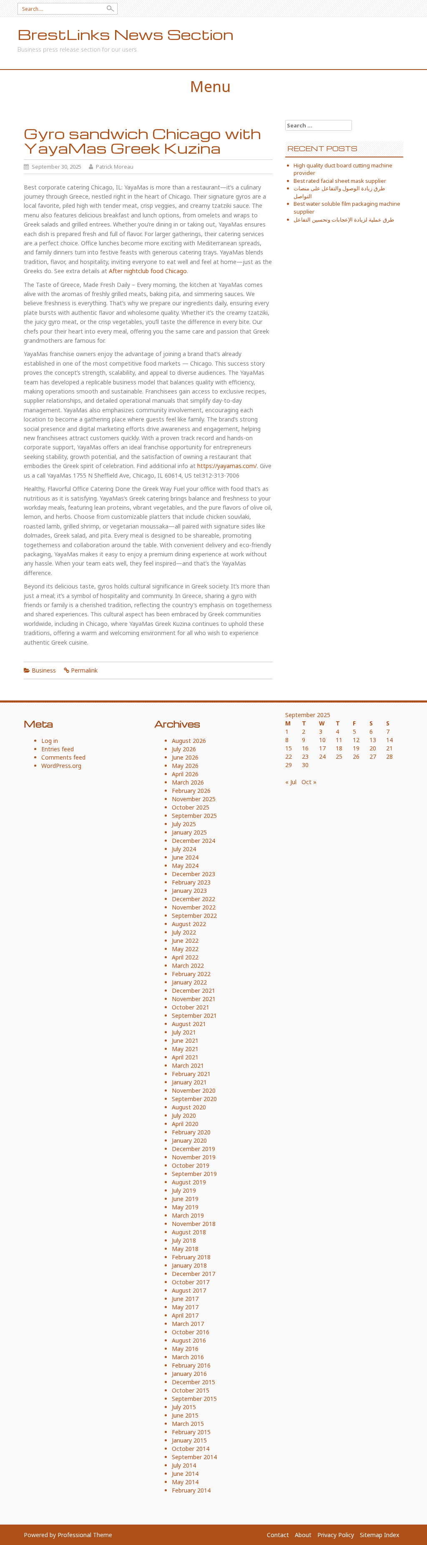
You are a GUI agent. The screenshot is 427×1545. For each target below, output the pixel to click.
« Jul (290, 782)
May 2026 (185, 766)
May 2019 (185, 1207)
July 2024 (184, 849)
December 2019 (193, 1149)
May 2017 (185, 1307)
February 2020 (191, 1132)
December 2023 (193, 874)
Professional (74, 1535)
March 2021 (188, 1065)
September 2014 (194, 1457)
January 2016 (189, 1374)
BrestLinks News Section (126, 34)
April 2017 (185, 1315)
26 (356, 756)
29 (288, 765)
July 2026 (184, 749)
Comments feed (63, 757)
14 (389, 740)
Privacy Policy (335, 1535)
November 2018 (194, 1224)
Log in (49, 741)
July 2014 (184, 1465)
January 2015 (189, 1440)
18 (339, 748)
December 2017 (193, 1274)
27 (372, 756)
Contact (278, 1535)
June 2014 (185, 1474)
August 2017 (189, 1290)
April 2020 (185, 1124)
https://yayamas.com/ (227, 466)
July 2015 (184, 1407)
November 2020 (194, 1090)
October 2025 (190, 807)
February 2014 (191, 1490)
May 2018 (185, 1249)
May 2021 (185, 1049)
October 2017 (190, 1282)
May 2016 (185, 1349)
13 (372, 740)
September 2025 (194, 816)
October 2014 (190, 1449)
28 (389, 756)
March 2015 (188, 1424)
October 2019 (190, 1165)
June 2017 (185, 1299)
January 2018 (189, 1265)
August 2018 (189, 1232)
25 (339, 756)
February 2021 (191, 1074)
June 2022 (185, 940)
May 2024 (185, 866)
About (303, 1535)
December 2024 (193, 841)
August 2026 (189, 741)
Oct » (308, 782)
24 (322, 756)
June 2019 (185, 1199)
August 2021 (189, 1024)
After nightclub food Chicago (148, 271)
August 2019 (189, 1182)
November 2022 (194, 907)
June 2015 (185, 1415)
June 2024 (185, 857)
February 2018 (191, 1257)
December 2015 (193, 1382)
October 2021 (190, 1007)
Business (44, 670)
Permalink (84, 670)
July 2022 (184, 932)
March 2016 (188, 1357)
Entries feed (57, 749)
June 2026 (185, 757)
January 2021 (189, 1082)
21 (389, 748)
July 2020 (184, 1115)
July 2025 (184, 824)
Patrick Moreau (114, 166)
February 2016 (191, 1365)
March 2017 (188, 1324)
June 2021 (185, 1040)
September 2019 (194, 1174)
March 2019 (188, 1215)
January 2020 (189, 1140)
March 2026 (188, 782)
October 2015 (190, 1390)
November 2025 (194, 799)
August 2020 (189, 1107)
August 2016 (189, 1340)
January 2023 (189, 891)
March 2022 (188, 965)
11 (339, 740)
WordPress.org (61, 766)
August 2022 (189, 924)
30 (305, 765)
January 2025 (189, 832)
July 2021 (184, 1032)
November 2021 (194, 999)
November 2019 (194, 1157)
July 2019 (184, 1190)
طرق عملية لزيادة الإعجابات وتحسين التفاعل (344, 219)
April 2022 (185, 957)
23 (305, 756)
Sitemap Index (379, 1535)
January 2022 (189, 982)
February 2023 (191, 882)
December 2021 (193, 990)
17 (322, 748)
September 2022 (194, 916)
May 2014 (185, 1482)
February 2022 (191, 974)
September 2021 (194, 1015)
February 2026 (191, 791)
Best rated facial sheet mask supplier (340, 180)
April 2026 (185, 774)
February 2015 (191, 1432)
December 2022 (193, 899)
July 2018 (184, 1240)
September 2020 (194, 1099)
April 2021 (185, 1057)
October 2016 (190, 1332)
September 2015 (194, 1399)
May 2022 (185, 949)
